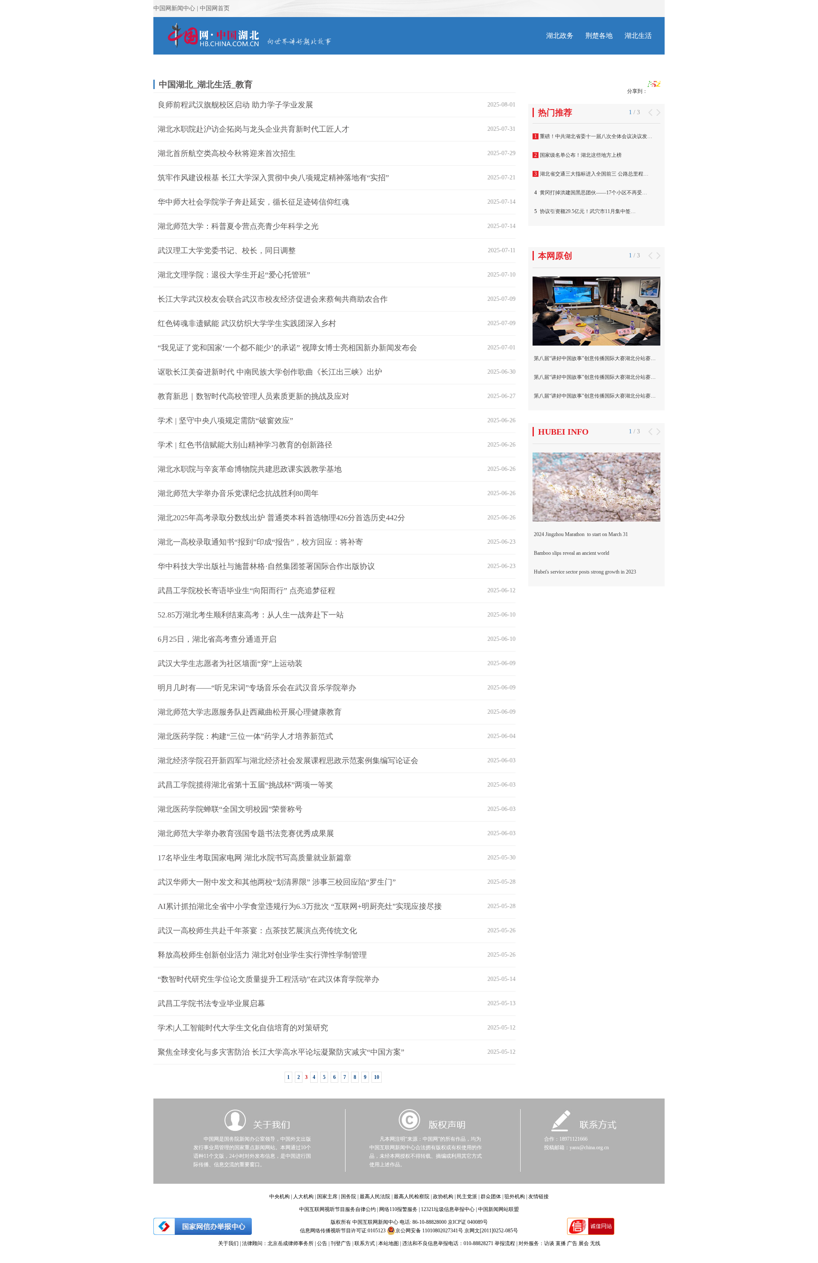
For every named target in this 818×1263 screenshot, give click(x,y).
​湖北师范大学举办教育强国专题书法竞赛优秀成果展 (246, 833)
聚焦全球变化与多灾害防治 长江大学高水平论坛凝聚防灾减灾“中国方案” (281, 1052)
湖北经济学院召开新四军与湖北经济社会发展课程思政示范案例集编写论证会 (288, 760)
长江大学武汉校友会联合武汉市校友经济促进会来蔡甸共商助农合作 (273, 299)
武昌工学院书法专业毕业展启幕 (211, 1003)
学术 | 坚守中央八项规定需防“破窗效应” (225, 420)
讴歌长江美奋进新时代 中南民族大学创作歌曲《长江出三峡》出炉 (270, 372)
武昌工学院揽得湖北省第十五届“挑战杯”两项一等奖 (245, 785)
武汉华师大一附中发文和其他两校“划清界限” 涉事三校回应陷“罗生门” (277, 882)
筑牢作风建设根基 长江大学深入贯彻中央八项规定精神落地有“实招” (273, 177)
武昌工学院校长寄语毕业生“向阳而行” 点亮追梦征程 (246, 590)
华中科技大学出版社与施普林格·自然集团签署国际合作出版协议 (266, 566)
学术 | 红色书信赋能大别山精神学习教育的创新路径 (245, 445)
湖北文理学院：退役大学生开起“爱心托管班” (234, 275)
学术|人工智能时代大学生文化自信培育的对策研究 (243, 1028)
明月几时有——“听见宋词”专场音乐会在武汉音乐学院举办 (257, 687)
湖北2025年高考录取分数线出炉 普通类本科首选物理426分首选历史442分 (281, 517)
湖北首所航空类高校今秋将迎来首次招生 (227, 153)
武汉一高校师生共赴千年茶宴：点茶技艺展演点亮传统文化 (257, 930)
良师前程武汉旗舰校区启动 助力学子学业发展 (235, 105)
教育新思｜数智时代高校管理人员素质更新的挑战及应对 (253, 396)
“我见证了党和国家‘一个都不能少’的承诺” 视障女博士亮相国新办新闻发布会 (287, 347)
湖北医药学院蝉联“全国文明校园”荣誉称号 (230, 809)
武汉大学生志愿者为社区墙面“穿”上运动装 (230, 663)
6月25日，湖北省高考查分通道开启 (217, 639)
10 (376, 1077)
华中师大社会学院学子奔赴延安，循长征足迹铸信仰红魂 (253, 202)
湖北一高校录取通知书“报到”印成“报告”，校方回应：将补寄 (260, 542)
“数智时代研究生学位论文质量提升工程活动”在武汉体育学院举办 (268, 979)
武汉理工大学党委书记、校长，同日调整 (227, 250)
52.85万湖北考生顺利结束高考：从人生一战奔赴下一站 (251, 615)
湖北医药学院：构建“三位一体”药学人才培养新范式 (245, 736)
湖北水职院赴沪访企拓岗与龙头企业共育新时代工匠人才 (253, 129)
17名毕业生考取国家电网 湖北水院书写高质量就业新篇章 (254, 858)
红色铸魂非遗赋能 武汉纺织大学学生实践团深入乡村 (247, 323)
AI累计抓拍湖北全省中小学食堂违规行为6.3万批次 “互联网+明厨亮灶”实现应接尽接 (300, 906)
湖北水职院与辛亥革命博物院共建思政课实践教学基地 (250, 469)
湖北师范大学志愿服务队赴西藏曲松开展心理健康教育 (250, 712)
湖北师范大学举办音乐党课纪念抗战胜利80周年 (238, 493)
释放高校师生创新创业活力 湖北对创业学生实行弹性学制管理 (262, 955)
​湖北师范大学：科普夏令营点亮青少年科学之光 (238, 226)
